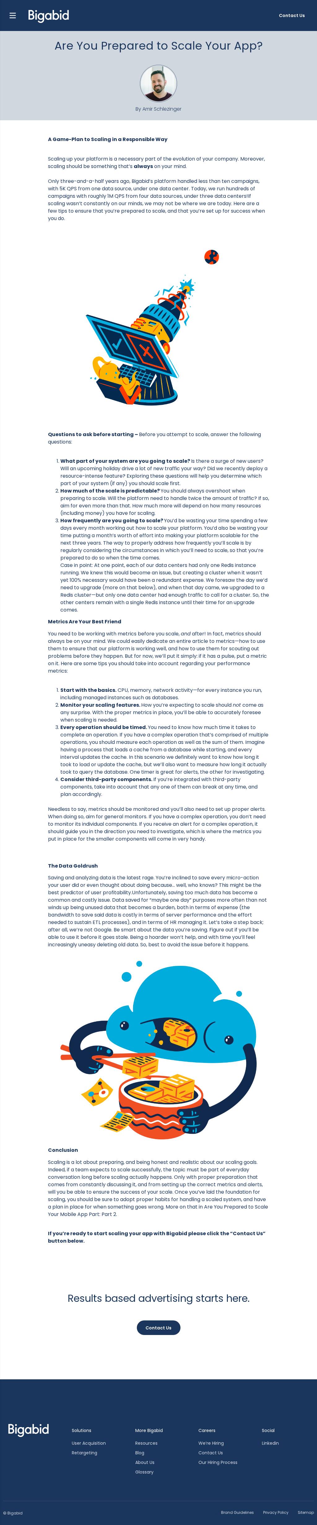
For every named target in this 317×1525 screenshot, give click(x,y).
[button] (13, 15)
